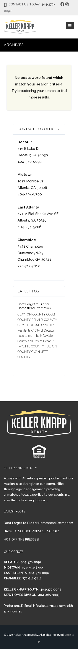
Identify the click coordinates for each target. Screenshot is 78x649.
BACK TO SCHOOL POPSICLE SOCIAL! (31, 531)
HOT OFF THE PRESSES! (21, 539)
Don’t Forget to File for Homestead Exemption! (34, 306)
